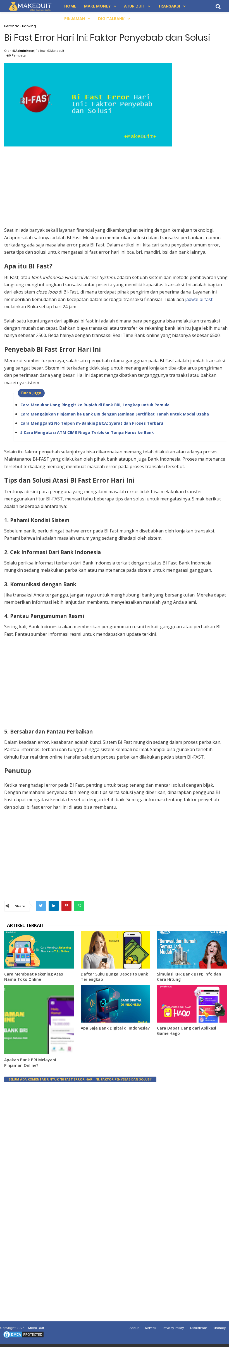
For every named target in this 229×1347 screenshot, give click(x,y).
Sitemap (219, 1328)
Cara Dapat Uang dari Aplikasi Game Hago (186, 1030)
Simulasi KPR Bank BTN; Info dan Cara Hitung (189, 976)
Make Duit (36, 1328)
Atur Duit (134, 6)
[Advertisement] (116, 187)
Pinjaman (74, 18)
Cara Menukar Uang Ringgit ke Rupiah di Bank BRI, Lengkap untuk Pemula (95, 404)
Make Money (97, 6)
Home (70, 6)
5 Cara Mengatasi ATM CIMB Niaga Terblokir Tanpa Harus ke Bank (87, 432)
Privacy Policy (173, 1328)
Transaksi (169, 6)
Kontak (150, 1328)
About (134, 1328)
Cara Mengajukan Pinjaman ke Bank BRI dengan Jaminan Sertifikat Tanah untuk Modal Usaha (114, 414)
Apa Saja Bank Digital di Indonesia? (115, 1028)
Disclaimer (198, 1328)
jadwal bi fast (199, 299)
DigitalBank (111, 18)
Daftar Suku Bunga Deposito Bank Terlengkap (114, 976)
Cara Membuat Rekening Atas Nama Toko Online (33, 976)
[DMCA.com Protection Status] (23, 1337)
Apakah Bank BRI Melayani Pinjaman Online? (30, 1062)
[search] (218, 6)
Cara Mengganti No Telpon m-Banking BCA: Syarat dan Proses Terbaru (91, 423)
